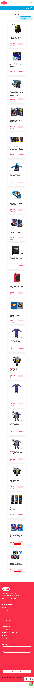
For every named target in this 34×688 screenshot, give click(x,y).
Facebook (6, 635)
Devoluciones (5, 610)
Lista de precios (6, 620)
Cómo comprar (6, 617)
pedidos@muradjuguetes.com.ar (12, 632)
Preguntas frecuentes (8, 614)
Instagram (6, 638)
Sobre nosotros (6, 607)
